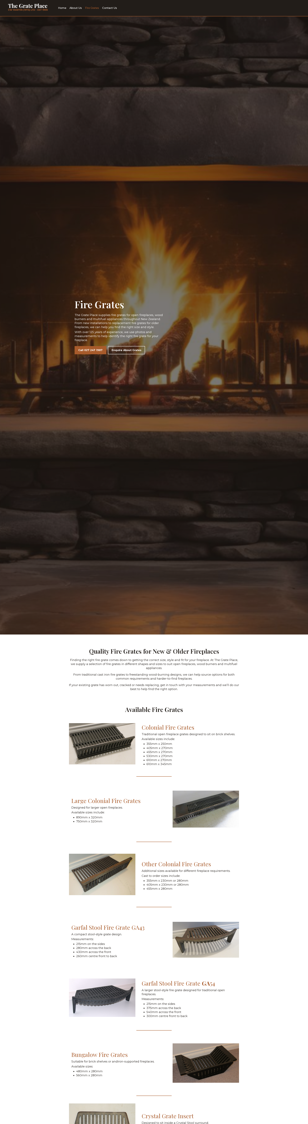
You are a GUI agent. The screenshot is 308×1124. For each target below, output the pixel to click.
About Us (75, 7)
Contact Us (109, 7)
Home (62, 7)
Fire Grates (92, 7)
